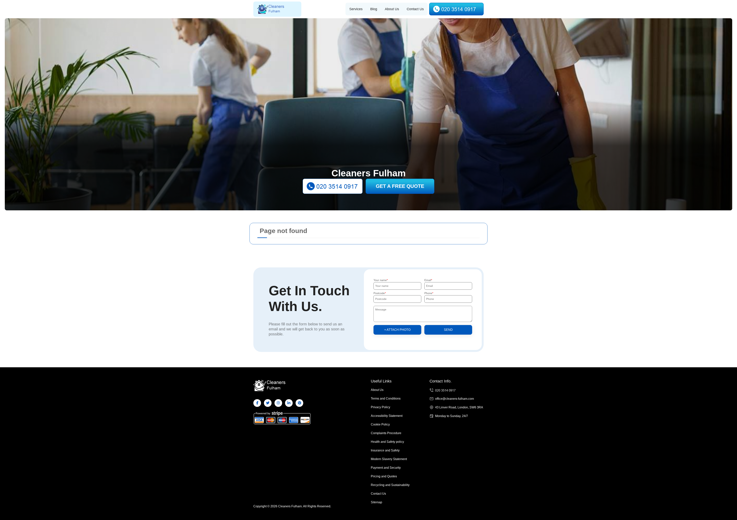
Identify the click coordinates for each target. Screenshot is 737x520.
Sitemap (376, 502)
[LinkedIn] (289, 403)
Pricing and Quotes (384, 476)
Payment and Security (386, 467)
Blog (373, 9)
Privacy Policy (380, 407)
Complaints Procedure (386, 433)
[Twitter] (268, 403)
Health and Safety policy (387, 441)
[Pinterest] (299, 403)
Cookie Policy (380, 424)
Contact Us (415, 9)
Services (356, 9)
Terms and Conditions (386, 398)
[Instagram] (278, 403)
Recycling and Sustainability (390, 485)
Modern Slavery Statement (389, 459)
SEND (448, 329)
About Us (392, 9)
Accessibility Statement (386, 415)
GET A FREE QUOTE (400, 186)
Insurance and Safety (385, 450)
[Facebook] (257, 403)
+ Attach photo (397, 329)
